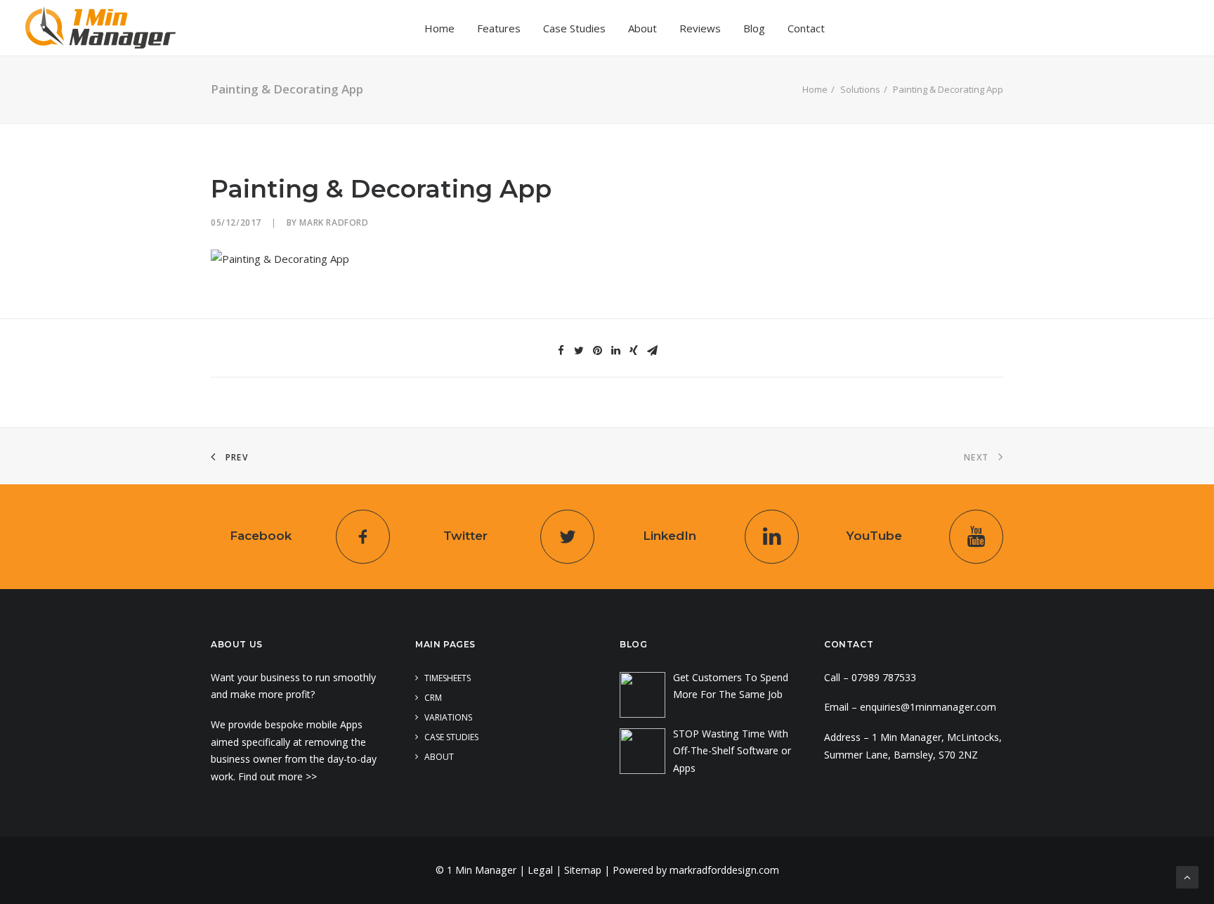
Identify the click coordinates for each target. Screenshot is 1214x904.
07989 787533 (883, 677)
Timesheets (447, 678)
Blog (754, 28)
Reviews (700, 28)
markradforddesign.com (724, 870)
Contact (806, 28)
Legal (540, 870)
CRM (433, 698)
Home (439, 28)
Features (499, 28)
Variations (448, 717)
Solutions (860, 89)
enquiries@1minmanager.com (928, 706)
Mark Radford (333, 222)
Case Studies (574, 28)
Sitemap (582, 870)
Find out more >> (279, 776)
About (642, 28)
